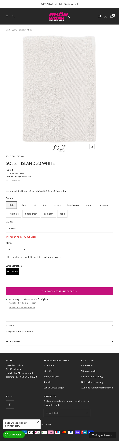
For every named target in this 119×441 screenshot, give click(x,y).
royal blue (14, 213)
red (34, 204)
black (23, 204)
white (11, 204)
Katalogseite (13, 341)
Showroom (49, 365)
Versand (22, 173)
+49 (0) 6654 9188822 (25, 376)
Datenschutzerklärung (92, 382)
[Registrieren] (86, 413)
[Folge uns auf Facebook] (10, 404)
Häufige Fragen (51, 376)
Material (11, 325)
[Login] (105, 16)
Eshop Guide (45, 424)
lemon (89, 204)
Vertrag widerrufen (102, 435)
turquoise (103, 204)
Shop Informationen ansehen (22, 307)
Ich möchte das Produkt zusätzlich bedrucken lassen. (34, 257)
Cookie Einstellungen (54, 387)
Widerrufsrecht (88, 370)
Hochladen (12, 271)
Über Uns (48, 370)
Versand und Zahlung (92, 376)
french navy (73, 204)
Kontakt (47, 382)
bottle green (31, 213)
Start (8, 29)
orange (57, 204)
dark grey (48, 213)
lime (45, 204)
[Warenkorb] (111, 16)
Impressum (87, 365)
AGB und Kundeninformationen (97, 387)
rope (62, 213)
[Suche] (13, 16)
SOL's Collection (15, 156)
